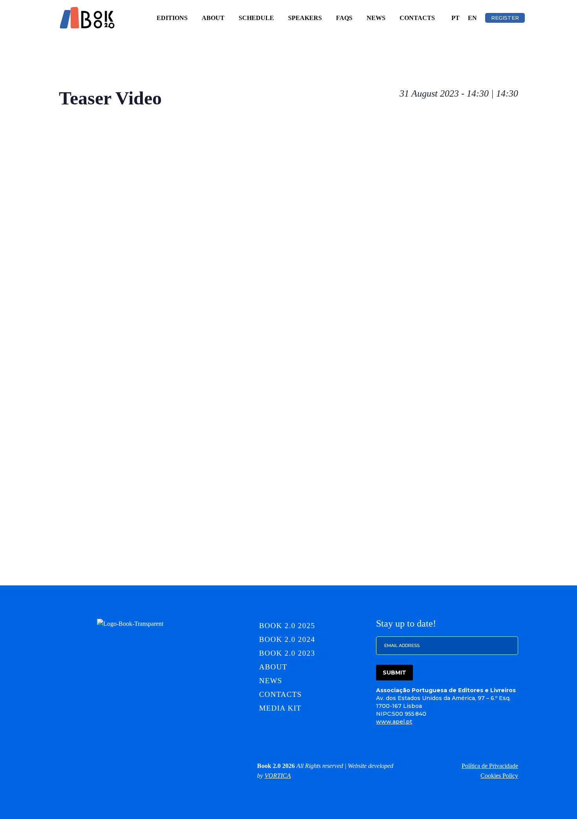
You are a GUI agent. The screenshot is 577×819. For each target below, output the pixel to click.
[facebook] (112, 765)
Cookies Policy (499, 775)
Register (505, 18)
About (213, 18)
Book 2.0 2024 (287, 639)
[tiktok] (147, 765)
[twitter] (130, 765)
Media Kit (280, 708)
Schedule (256, 18)
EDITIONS (172, 18)
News (376, 18)
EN (472, 18)
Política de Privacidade (490, 765)
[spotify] (164, 765)
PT (455, 18)
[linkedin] (78, 765)
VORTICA (278, 775)
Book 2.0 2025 (287, 626)
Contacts (417, 18)
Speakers (305, 18)
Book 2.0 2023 (287, 653)
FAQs (344, 18)
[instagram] (95, 765)
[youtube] (181, 765)
